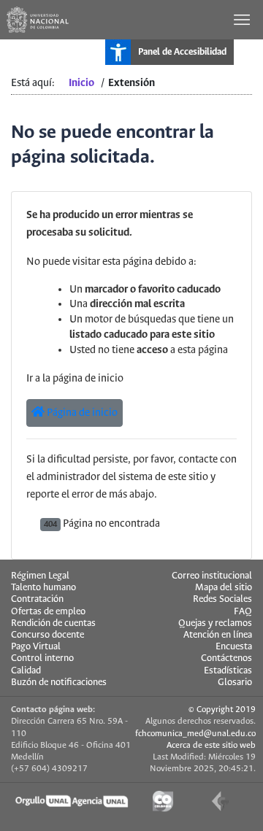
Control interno (42, 658)
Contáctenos (226, 658)
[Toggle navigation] (243, 19)
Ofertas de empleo (48, 611)
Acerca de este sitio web (211, 745)
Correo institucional (212, 576)
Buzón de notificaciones (59, 682)
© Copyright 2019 (222, 709)
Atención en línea (217, 635)
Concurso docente (47, 635)
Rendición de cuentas (53, 623)
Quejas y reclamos (215, 623)
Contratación (37, 599)
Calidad (26, 670)
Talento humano (43, 587)
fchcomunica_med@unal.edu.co (195, 733)
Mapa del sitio (223, 587)
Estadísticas (228, 670)
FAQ (243, 611)
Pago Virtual (36, 646)
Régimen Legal (40, 576)
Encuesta (234, 646)
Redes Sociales (222, 599)
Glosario (235, 682)
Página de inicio (81, 413)
